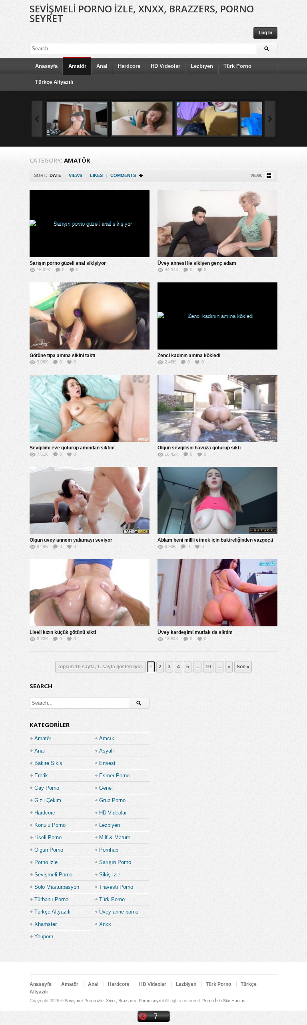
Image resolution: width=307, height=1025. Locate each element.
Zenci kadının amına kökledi (188, 355)
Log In (265, 33)
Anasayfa (46, 66)
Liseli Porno (48, 837)
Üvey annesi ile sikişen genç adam (196, 263)
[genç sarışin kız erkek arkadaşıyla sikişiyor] (77, 118)
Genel (106, 788)
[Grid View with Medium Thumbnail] (269, 175)
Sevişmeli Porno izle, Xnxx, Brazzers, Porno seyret (142, 13)
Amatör (77, 66)
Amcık (106, 738)
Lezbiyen (202, 66)
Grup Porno (112, 800)
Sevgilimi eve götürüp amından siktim (72, 448)
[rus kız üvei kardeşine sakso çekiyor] (142, 118)
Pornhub (108, 850)
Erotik (41, 776)
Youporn (43, 937)
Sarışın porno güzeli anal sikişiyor (68, 263)
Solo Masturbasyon (56, 887)
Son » (243, 666)
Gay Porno (46, 788)
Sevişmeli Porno (53, 875)
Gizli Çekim (47, 800)
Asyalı (106, 751)
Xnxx (105, 924)
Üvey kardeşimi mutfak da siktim (195, 632)
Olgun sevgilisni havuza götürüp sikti (199, 448)
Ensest (107, 763)
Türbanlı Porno (51, 899)
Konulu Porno (50, 825)
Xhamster (45, 924)
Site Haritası (235, 1000)
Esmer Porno (114, 776)
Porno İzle (212, 1000)
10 (208, 666)
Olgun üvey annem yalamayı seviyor (71, 540)
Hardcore (129, 66)
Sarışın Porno (115, 862)
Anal (102, 66)
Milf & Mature (114, 837)
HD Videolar (165, 66)
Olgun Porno (48, 850)
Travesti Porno (116, 887)
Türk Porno (237, 66)
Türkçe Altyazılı (54, 82)
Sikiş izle (109, 875)
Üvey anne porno (118, 912)
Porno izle (46, 862)
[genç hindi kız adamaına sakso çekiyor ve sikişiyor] (207, 118)
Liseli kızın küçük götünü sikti (63, 632)
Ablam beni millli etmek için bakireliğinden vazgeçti (215, 540)
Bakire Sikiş (48, 763)
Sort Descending (141, 175)
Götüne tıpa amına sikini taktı (62, 355)
